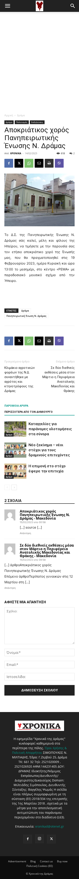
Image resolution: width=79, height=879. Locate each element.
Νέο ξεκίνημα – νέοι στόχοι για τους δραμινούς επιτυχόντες (49, 450)
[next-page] (14, 487)
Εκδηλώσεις (37, 122)
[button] (7, 6)
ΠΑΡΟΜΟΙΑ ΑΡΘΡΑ (16, 405)
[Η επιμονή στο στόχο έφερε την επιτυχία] (15, 471)
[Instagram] (39, 838)
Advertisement (17, 861)
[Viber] (59, 163)
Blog (33, 861)
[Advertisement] (39, 53)
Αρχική (8, 115)
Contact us (46, 861)
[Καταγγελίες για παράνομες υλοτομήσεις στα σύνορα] (15, 429)
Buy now (62, 861)
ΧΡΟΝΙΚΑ (15, 153)
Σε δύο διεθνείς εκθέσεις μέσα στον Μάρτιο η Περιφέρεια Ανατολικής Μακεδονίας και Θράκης (58, 379)
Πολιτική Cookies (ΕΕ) (39, 866)
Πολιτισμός (21, 122)
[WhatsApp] (29, 163)
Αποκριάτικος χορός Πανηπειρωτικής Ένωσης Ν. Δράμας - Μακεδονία (45, 514)
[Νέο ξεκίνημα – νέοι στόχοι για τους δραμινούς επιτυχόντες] (15, 450)
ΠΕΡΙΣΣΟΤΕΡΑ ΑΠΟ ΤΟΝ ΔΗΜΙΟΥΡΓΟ (28, 411)
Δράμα (21, 115)
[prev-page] (7, 487)
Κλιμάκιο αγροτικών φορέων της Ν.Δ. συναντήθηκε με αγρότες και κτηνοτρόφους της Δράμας (19, 379)
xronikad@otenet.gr (49, 826)
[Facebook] (8, 163)
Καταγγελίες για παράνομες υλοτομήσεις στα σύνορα (50, 429)
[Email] (39, 163)
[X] (18, 163)
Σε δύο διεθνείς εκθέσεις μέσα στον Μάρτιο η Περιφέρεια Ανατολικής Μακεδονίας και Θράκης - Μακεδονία (47, 551)
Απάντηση (25, 533)
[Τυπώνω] (49, 163)
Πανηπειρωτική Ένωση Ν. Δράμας (26, 315)
